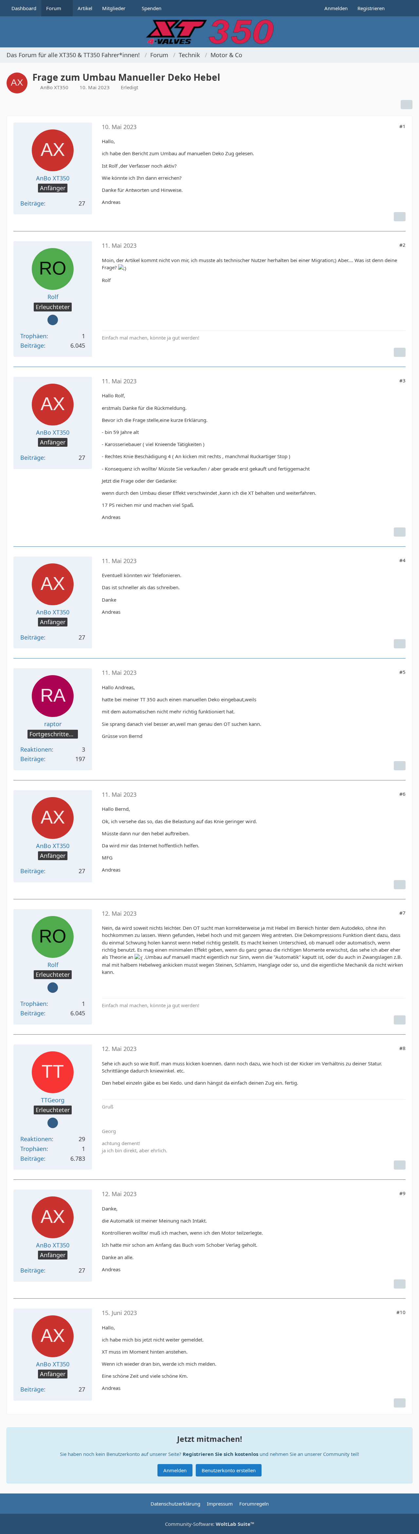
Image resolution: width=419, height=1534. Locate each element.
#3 (402, 380)
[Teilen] (406, 104)
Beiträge (32, 203)
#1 (402, 126)
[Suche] (401, 8)
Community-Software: (209, 1524)
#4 (402, 560)
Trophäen (33, 336)
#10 (401, 1312)
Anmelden (336, 8)
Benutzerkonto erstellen (229, 1470)
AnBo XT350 (54, 87)
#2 (402, 245)
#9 (402, 1193)
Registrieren (371, 8)
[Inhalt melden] (400, 216)
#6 (402, 794)
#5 (402, 672)
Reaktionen (36, 749)
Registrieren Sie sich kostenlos (220, 1454)
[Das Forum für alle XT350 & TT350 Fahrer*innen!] (209, 31)
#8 (402, 1048)
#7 (402, 912)
